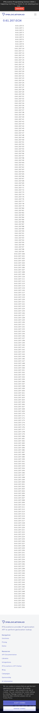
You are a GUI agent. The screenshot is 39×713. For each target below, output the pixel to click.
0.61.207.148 (19, 363)
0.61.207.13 (19, 55)
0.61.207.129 (19, 320)
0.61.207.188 (19, 455)
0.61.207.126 (19, 313)
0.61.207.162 (19, 395)
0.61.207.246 (19, 587)
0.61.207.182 (19, 441)
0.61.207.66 (19, 176)
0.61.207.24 (19, 80)
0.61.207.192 (19, 464)
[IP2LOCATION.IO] (13, 14)
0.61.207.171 (19, 416)
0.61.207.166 (19, 404)
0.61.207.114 (19, 286)
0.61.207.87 (19, 224)
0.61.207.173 (19, 420)
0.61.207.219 (19, 525)
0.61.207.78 (19, 204)
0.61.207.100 (19, 254)
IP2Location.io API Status (12, 666)
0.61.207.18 (19, 67)
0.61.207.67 (19, 179)
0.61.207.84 (19, 217)
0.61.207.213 (19, 512)
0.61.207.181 (19, 439)
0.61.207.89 (19, 229)
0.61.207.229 (19, 548)
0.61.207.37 (19, 110)
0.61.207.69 (19, 183)
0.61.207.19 (19, 69)
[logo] (19, 622)
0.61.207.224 (19, 537)
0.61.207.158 (19, 386)
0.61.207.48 (19, 135)
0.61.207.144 (19, 354)
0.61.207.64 (19, 172)
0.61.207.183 (19, 443)
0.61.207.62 (19, 167)
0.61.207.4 (19, 35)
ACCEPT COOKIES (19, 703)
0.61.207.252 (19, 601)
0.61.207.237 (19, 566)
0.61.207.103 (19, 261)
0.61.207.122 (19, 304)
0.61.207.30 (19, 94)
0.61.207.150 (19, 368)
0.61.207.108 (19, 272)
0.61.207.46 (19, 131)
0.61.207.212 (19, 509)
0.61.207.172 (19, 418)
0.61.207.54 (19, 149)
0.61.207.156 (19, 382)
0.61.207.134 (19, 331)
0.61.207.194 (19, 468)
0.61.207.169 (19, 411)
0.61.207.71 (19, 188)
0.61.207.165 (19, 402)
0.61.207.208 (19, 500)
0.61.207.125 (19, 311)
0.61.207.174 (19, 423)
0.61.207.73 (19, 192)
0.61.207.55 (19, 151)
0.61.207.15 (19, 60)
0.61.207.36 (19, 108)
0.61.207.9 (19, 46)
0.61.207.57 (19, 156)
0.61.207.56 (19, 153)
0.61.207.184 (19, 445)
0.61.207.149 (19, 366)
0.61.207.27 (19, 87)
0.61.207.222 (19, 532)
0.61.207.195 (19, 471)
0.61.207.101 (19, 256)
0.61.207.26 (19, 85)
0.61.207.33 (19, 101)
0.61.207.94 (19, 240)
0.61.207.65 (19, 174)
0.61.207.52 (19, 144)
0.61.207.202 (19, 486)
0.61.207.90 (19, 231)
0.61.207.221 (19, 530)
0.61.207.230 (19, 550)
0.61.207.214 (19, 514)
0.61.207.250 (19, 596)
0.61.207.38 (19, 112)
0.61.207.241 (19, 575)
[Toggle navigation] (35, 14)
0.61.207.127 (19, 315)
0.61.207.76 (19, 199)
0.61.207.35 (19, 106)
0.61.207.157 (19, 384)
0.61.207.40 (19, 117)
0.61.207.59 (19, 160)
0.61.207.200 (19, 482)
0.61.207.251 (19, 598)
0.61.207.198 (19, 477)
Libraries (5, 658)
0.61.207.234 (19, 559)
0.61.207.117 (19, 293)
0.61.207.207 (19, 498)
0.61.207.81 (19, 210)
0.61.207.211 (19, 507)
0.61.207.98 (19, 249)
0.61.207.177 (19, 429)
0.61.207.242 (19, 578)
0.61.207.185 (19, 448)
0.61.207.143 (19, 352)
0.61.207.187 (19, 452)
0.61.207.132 (19, 327)
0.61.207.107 (19, 270)
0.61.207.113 (19, 283)
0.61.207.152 (19, 372)
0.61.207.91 (19, 233)
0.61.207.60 (19, 163)
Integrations (6, 662)
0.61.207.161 (19, 393)
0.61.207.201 (19, 484)
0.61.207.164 (19, 400)
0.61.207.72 (19, 190)
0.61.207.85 (19, 220)
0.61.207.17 (19, 64)
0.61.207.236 (19, 564)
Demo (4, 646)
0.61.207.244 (19, 582)
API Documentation (9, 655)
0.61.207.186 (19, 450)
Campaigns (6, 674)
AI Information (7, 681)
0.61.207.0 (19, 26)
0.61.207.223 (19, 534)
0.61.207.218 (19, 523)
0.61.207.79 (19, 206)
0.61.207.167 (19, 407)
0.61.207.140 (19, 345)
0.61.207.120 (19, 299)
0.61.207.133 (19, 329)
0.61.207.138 (19, 340)
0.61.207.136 (19, 336)
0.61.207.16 (19, 62)
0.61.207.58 (19, 158)
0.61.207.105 (19, 265)
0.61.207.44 (19, 126)
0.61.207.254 (19, 605)
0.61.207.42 (19, 122)
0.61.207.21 (19, 74)
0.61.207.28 (19, 90)
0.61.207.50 (19, 140)
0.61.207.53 (19, 147)
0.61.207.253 (19, 603)
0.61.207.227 (19, 543)
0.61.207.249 (19, 594)
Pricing (4, 642)
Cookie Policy (7, 698)
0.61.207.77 (19, 201)
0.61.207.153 (19, 375)
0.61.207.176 (19, 427)
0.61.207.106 (19, 267)
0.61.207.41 (19, 119)
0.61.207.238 (19, 569)
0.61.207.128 (19, 318)
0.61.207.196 (19, 473)
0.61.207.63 (19, 169)
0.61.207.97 (19, 247)
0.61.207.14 (19, 58)
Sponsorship (6, 677)
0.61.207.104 (19, 263)
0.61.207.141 (19, 347)
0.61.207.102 (19, 258)
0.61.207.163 (19, 398)
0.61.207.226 (19, 541)
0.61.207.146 (19, 359)
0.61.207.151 (19, 370)
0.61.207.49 (19, 137)
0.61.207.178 (19, 432)
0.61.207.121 (19, 302)
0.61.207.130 (19, 322)
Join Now (19, 9)
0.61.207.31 (19, 96)
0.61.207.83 (19, 215)
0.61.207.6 (19, 39)
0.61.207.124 (19, 309)
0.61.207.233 (19, 557)
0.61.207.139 (19, 343)
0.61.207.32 (19, 99)
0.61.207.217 (19, 521)
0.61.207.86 (19, 222)
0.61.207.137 (19, 338)
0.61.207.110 (19, 277)
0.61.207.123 (19, 306)
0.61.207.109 (19, 274)
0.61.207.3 (19, 33)
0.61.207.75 (19, 197)
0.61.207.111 (19, 279)
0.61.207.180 (19, 436)
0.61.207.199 (19, 480)
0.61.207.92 (19, 236)
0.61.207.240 (19, 573)
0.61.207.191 (19, 461)
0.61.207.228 (19, 546)
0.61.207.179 (19, 434)
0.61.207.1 (19, 28)
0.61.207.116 (19, 290)
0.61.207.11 (19, 51)
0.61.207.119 (19, 297)
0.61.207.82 (19, 213)
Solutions (5, 638)
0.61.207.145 (19, 356)
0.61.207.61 (19, 165)
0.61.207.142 (19, 350)
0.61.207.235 (19, 562)
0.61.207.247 (19, 589)
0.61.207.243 (19, 580)
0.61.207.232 (19, 555)
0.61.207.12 (19, 53)
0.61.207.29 (19, 92)
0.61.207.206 (19, 496)
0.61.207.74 (19, 195)
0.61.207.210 (19, 505)
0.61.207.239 (19, 571)
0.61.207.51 (19, 142)
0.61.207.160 (19, 391)
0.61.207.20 (19, 71)
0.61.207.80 (19, 208)
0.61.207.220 (19, 528)
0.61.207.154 (19, 377)
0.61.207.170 (19, 413)
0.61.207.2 (19, 30)
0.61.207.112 (19, 281)
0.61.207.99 (19, 252)
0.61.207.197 (19, 475)
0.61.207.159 (19, 388)
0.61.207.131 (19, 325)
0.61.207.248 (19, 591)
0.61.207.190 (19, 459)
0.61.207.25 (19, 83)
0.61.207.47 (19, 133)
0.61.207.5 (19, 37)
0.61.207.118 (19, 295)
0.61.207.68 (19, 181)
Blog (3, 670)
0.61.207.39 (19, 115)
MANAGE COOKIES (19, 708)
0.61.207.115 (19, 288)
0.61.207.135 (19, 334)
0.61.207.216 (19, 518)
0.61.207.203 (19, 489)
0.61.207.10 (19, 49)
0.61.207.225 (19, 539)
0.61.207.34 (19, 103)
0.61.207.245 (19, 585)
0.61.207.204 (19, 491)
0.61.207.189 (19, 457)
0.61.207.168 (19, 409)
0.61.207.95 (19, 242)
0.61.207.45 (19, 128)
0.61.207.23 (19, 78)
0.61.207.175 (19, 425)
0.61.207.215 (19, 516)
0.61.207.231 (19, 553)
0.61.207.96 (19, 245)
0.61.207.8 (19, 44)
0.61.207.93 (19, 238)
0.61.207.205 (19, 493)
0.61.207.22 (19, 76)
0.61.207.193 (19, 466)
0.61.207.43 (19, 124)
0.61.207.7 (19, 42)
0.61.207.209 (19, 502)
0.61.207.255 (19, 607)
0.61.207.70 (19, 185)
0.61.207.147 (19, 361)
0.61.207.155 (19, 379)
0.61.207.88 (19, 226)
